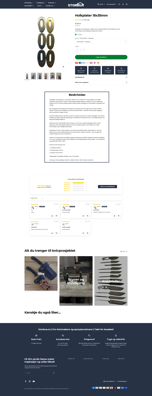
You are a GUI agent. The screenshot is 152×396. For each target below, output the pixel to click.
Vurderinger (105, 358)
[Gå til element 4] (46, 76)
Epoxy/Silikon (29, 5)
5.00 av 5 (48, 186)
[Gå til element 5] (52, 76)
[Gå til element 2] (33, 76)
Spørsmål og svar (88, 358)
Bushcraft (51, 2)
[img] (34, 204)
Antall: (77, 46)
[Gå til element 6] (58, 76)
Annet (39, 5)
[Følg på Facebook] (26, 381)
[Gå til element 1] (27, 76)
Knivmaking (28, 2)
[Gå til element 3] (39, 76)
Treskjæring (40, 2)
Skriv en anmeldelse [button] (108, 186)
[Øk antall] (84, 50)
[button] (78, 20)
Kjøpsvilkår (121, 358)
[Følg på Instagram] (30, 381)
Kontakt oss (49, 5)
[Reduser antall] (77, 50)
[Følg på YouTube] (34, 381)
